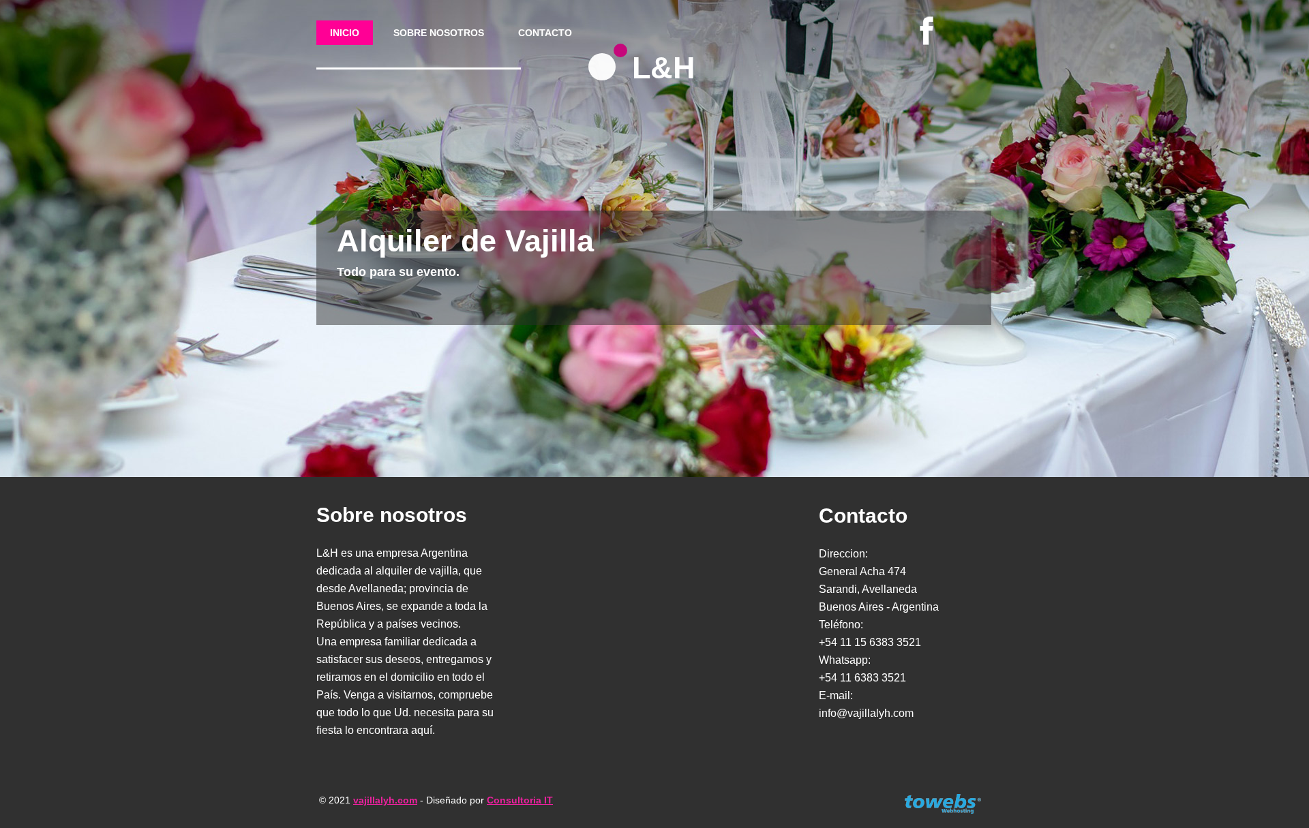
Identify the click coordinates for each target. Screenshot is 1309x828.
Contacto (545, 32)
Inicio (344, 32)
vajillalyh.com (385, 800)
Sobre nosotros (438, 32)
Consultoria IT (520, 800)
